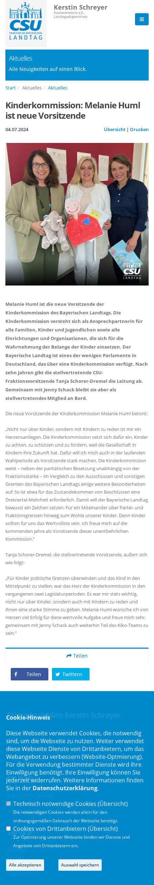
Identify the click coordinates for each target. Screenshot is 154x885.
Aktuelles (57, 87)
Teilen (80, 655)
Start (10, 87)
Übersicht (114, 129)
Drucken (139, 129)
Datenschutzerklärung (65, 788)
